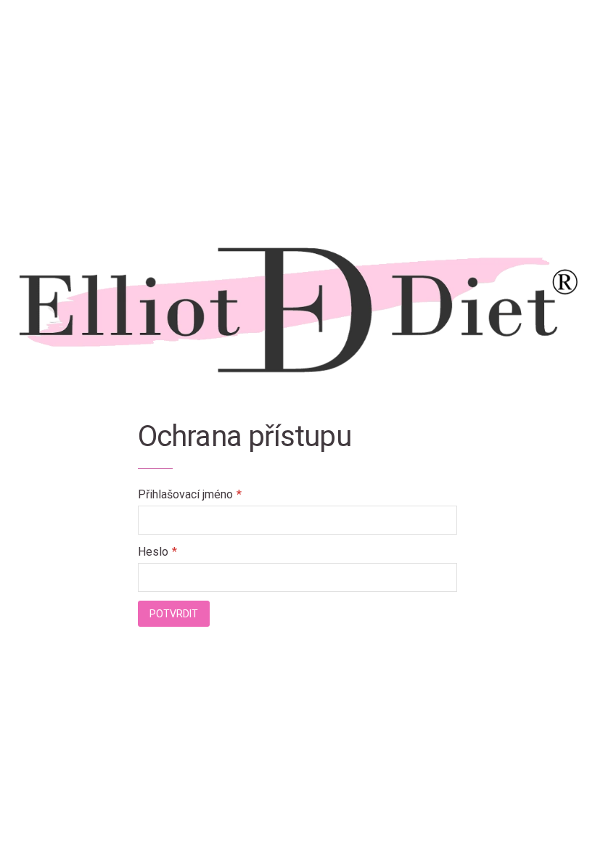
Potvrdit (173, 614)
